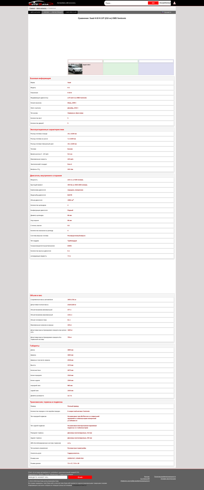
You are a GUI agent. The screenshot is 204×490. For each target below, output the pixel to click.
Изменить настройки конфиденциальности (135, 481)
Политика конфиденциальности (165, 476)
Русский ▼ (167, 12)
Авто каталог (41, 8)
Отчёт (80, 477)
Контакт (147, 476)
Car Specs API (71, 12)
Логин (46, 12)
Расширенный (164, 3)
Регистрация (57, 12)
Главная (32, 8)
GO (153, 3)
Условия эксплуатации (168, 479)
